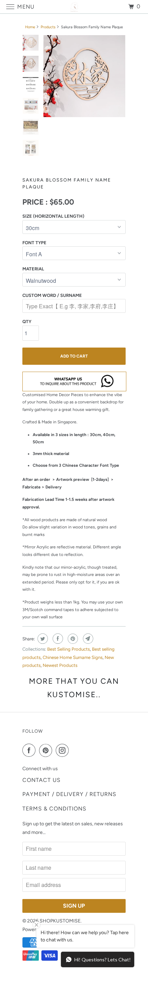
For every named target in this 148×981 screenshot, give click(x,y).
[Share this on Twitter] (42, 638)
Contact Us (41, 780)
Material (33, 268)
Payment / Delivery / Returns (69, 794)
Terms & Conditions (54, 808)
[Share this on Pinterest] (72, 638)
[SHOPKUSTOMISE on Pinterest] (47, 750)
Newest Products (60, 665)
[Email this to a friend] (87, 638)
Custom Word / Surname (52, 295)
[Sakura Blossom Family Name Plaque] (84, 76)
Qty (26, 321)
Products (48, 27)
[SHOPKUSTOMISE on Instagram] (64, 750)
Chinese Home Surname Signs (73, 657)
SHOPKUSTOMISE (60, 921)
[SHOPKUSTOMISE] (74, 6)
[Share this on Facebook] (57, 638)
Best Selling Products (68, 649)
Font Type (34, 242)
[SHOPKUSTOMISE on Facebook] (30, 750)
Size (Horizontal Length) (53, 216)
